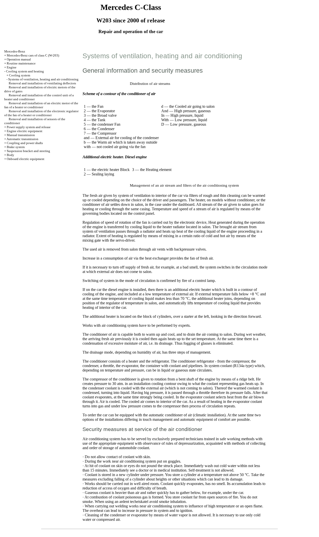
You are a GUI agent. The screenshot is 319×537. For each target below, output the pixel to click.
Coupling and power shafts (25, 143)
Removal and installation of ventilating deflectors (42, 83)
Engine (11, 67)
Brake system (16, 147)
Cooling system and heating (25, 71)
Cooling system (19, 75)
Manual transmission (21, 135)
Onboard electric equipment (25, 159)
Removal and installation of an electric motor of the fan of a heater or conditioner (41, 105)
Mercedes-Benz (14, 51)
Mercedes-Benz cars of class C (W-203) (33, 55)
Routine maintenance (21, 63)
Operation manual (19, 59)
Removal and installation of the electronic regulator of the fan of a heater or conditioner (41, 113)
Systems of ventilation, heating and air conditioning (43, 79)
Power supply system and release (29, 127)
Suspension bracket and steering (28, 151)
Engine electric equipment (24, 131)
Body (10, 155)
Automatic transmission (22, 139)
